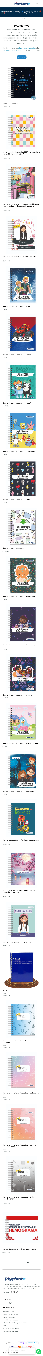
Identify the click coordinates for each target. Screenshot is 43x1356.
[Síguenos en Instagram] (11, 1292)
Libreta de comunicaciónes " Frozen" (17, 306)
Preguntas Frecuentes (10, 1314)
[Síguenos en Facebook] (14, 1292)
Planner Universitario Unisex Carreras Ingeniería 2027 (21, 1094)
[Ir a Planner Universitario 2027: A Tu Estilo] (21, 921)
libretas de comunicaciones (13, 51)
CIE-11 (5, 991)
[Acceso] (37, 3)
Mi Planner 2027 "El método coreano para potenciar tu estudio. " (19, 891)
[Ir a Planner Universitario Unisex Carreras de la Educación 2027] (21, 1123)
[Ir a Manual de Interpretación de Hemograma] (21, 1227)
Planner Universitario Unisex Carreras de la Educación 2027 (19, 1146)
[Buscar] (5, 3)
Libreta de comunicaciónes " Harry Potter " (19, 792)
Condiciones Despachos (11, 1320)
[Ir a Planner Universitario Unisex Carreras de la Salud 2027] (21, 1019)
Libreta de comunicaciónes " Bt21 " (16, 500)
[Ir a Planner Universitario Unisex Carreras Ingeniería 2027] (21, 1071)
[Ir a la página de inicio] (21, 4)
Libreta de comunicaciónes (13, 548)
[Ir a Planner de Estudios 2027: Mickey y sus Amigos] (21, 818)
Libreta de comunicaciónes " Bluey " (17, 403)
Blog (4, 1326)
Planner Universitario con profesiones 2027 (20, 256)
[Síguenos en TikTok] (17, 1292)
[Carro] (40, 3)
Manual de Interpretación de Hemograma (19, 1249)
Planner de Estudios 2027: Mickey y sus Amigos (21, 840)
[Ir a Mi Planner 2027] (21, 869)
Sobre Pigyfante (8, 1311)
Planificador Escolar (10, 104)
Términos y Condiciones (11, 1328)
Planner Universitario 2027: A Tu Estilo (17, 942)
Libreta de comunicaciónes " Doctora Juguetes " (21, 646)
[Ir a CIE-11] (21, 969)
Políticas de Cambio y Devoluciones (15, 1323)
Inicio (16, 19)
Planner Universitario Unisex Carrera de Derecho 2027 (18, 1198)
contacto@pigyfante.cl (10, 1303)
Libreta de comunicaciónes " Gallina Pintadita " (21, 743)
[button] (22, 57)
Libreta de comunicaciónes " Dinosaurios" (19, 597)
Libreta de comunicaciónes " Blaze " (17, 355)
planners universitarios (27, 48)
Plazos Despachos (9, 1317)
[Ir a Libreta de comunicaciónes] (21, 285)
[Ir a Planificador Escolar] (21, 82)
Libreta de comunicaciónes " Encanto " (18, 695)
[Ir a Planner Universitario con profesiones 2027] (21, 235)
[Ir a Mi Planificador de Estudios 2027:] (21, 130)
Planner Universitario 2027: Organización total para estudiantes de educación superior (21, 205)
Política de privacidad (10, 1331)
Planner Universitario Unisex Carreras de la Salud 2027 (19, 1042)
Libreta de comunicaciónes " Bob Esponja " (19, 452)
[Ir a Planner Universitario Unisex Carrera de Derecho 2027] (21, 1175)
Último (28, 1263)
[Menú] (2, 3)
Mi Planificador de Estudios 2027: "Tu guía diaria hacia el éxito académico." (21, 153)
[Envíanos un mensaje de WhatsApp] (38, 1351)
